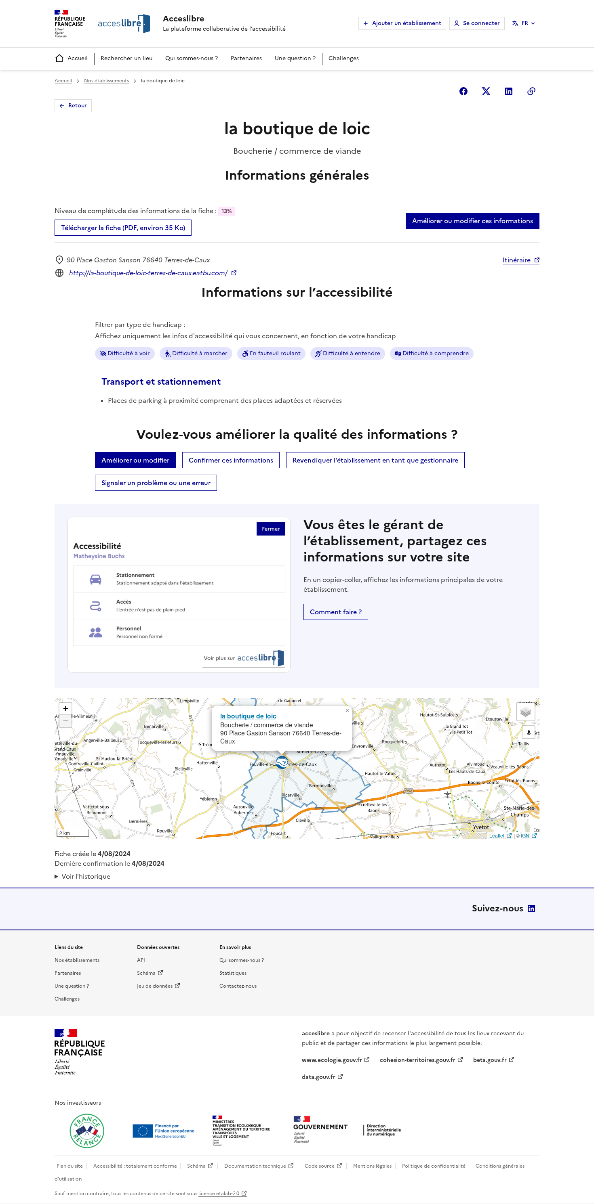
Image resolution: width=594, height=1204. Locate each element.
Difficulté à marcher (199, 353)
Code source (320, 1166)
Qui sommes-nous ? (191, 58)
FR (525, 23)
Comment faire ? (336, 612)
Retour (77, 105)
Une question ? (295, 58)
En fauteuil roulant (275, 353)
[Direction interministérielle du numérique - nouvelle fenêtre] (349, 1130)
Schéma (146, 973)
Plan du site (70, 1166)
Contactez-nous (238, 986)
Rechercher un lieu (126, 58)
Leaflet (496, 835)
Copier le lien (531, 91)
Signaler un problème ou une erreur (156, 483)
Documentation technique (255, 1166)
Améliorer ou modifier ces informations (472, 221)
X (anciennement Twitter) (486, 91)
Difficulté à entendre (351, 353)
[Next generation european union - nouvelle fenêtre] (164, 1131)
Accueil (77, 58)
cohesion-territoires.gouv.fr (417, 1060)
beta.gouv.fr (490, 1060)
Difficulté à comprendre (435, 353)
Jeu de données (155, 986)
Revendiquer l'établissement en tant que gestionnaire (375, 460)
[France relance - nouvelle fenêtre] (87, 1131)
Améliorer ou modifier (135, 460)
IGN (525, 835)
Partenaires (246, 58)
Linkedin (509, 91)
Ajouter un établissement (406, 23)
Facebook (463, 91)
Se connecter (481, 23)
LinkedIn (531, 908)
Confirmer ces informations (231, 460)
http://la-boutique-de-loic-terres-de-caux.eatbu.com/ (148, 273)
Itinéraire (517, 260)
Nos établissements (106, 80)
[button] (347, 711)
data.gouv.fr (318, 1077)
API (141, 960)
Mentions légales (372, 1166)
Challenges (344, 58)
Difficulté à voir (128, 353)
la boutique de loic (248, 715)
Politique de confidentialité (434, 1166)
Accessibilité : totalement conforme (135, 1166)
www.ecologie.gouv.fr (332, 1060)
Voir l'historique (85, 876)
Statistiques (232, 973)
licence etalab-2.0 (218, 1193)
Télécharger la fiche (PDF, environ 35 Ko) (123, 227)
